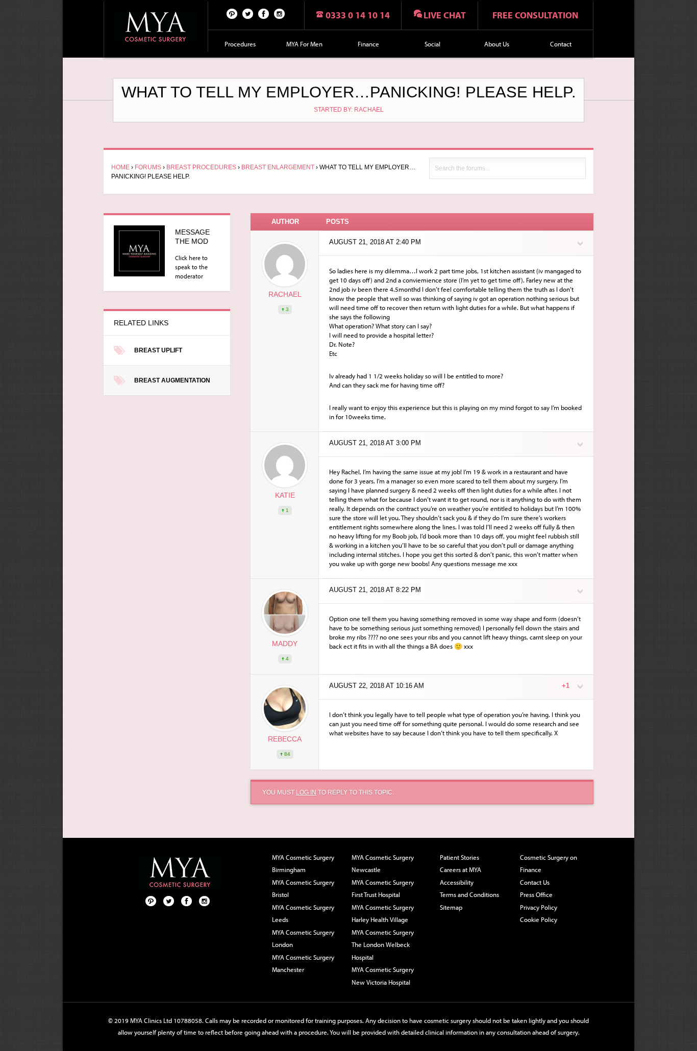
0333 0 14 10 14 (358, 15)
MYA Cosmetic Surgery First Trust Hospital (383, 888)
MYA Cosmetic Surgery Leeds (303, 913)
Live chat (445, 15)
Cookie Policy (538, 919)
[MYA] (156, 27)
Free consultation (535, 15)
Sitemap (451, 907)
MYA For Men (304, 44)
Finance (368, 44)
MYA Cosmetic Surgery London (303, 938)
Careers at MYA (460, 869)
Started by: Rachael (349, 109)
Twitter (248, 13)
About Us (496, 44)
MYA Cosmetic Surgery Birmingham (303, 863)
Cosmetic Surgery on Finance (548, 863)
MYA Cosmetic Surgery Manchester (303, 963)
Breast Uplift (158, 350)
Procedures (240, 44)
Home (120, 167)
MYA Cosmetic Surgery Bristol (303, 888)
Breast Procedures (201, 167)
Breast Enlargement (277, 167)
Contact (560, 44)
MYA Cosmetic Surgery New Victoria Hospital (383, 975)
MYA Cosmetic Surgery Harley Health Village (383, 913)
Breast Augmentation (172, 380)
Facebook (263, 13)
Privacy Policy (538, 907)
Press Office (536, 894)
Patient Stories (459, 857)
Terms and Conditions (469, 894)
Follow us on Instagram (279, 13)
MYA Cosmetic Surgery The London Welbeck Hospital (383, 944)
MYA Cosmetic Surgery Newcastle (383, 863)
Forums (148, 167)
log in (306, 792)
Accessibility (457, 882)
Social (432, 44)
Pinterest (232, 13)
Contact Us (535, 882)
